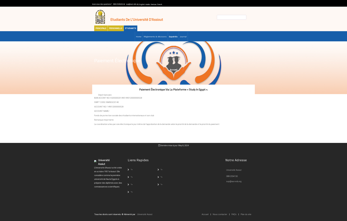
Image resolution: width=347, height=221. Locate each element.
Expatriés (173, 36)
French (159, 4)
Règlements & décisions (155, 36)
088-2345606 (118, 4)
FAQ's (234, 214)
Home (139, 36)
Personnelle (115, 28)
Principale (101, 28)
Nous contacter (220, 214)
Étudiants (130, 28)
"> (132, 169)
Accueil (173, 69)
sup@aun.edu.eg (132, 4)
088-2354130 (232, 176)
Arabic (147, 4)
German (154, 4)
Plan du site (246, 214)
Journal (183, 36)
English (142, 4)
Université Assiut (233, 170)
